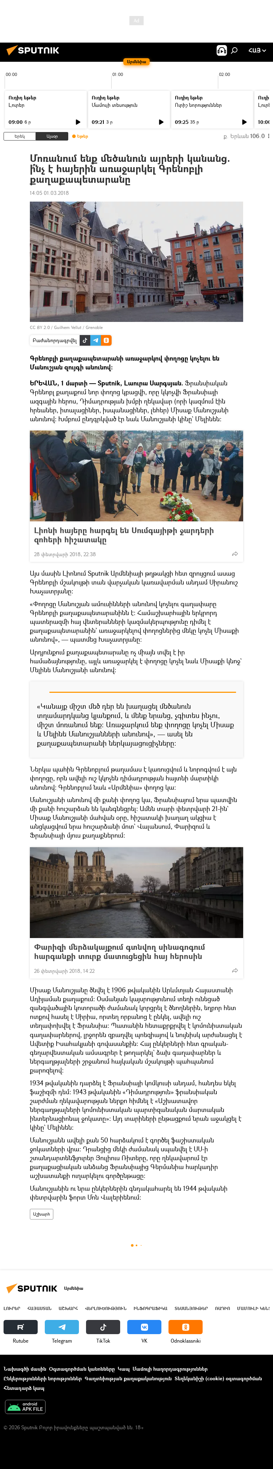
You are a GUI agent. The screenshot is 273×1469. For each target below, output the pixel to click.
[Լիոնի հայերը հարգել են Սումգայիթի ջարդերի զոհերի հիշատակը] (136, 476)
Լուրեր (17, 105)
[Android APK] (25, 1407)
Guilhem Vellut (67, 327)
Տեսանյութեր (191, 1308)
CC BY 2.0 (40, 327)
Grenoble (94, 327)
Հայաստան (39, 1308)
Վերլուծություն (106, 1308)
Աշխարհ (41, 1214)
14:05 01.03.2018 (49, 193)
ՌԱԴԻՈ (222, 1308)
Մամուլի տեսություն (115, 105)
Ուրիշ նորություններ (198, 105)
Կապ (124, 1368)
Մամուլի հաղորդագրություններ (170, 1368)
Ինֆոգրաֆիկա (150, 1308)
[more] (235, 554)
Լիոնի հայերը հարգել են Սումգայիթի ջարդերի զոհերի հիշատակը (124, 535)
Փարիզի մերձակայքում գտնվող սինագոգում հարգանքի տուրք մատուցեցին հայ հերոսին (119, 951)
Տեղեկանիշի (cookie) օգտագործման (218, 1378)
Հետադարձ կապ (24, 1388)
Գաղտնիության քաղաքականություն (128, 1378)
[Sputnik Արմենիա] (35, 56)
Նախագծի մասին (25, 1368)
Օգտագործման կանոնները (82, 1368)
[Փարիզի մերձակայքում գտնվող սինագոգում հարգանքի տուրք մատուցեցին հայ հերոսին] (136, 892)
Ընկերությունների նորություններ (43, 1378)
